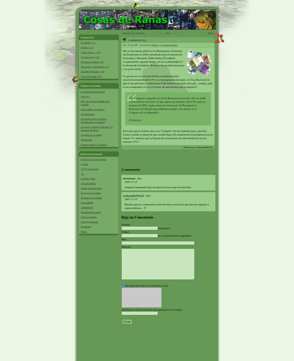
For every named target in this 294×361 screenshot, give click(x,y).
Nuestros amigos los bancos (94, 144)
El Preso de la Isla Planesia (93, 159)
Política (155, 45)
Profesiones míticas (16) (92, 61)
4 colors (84, 164)
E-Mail (125, 232)
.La (82, 173)
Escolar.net (86, 226)
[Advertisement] (99, 298)
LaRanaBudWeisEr (134, 195)
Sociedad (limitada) (169, 45)
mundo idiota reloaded (91, 188)
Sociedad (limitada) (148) (93, 71)
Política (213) (87, 47)
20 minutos (135, 119)
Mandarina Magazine (91, 212)
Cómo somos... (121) (91, 52)
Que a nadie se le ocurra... (93, 109)
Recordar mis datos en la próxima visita (146, 285)
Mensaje (126, 247)
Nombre (125, 224)
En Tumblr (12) (88, 42)
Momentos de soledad (91, 197)
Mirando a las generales (133, 33)
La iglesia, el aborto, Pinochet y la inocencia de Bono (97, 128)
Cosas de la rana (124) (91, 76)
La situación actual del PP (93, 91)
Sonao (84, 231)
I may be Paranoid (89, 221)
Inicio (168, 33)
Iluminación (86, 139)
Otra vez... (86, 96)
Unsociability (87, 202)
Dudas (211, 33)
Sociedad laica (87, 114)
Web (123, 239)
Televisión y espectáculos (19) (95, 66)
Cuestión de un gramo (91, 134)
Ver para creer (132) (90, 57)
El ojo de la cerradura (91, 193)
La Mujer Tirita (88, 178)
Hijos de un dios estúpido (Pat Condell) (95, 103)
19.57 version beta (89, 168)
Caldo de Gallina (89, 217)
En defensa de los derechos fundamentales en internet (93, 120)
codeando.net (87, 207)
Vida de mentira (88, 183)
